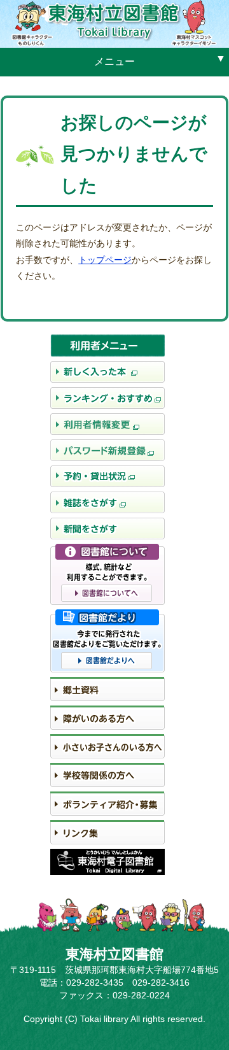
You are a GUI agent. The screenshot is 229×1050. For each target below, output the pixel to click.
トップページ (105, 260)
